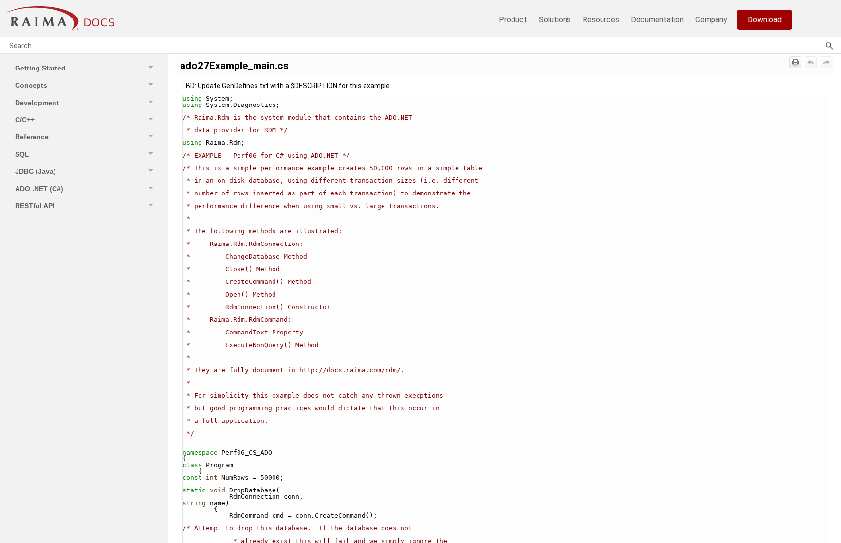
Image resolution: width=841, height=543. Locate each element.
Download (765, 19)
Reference (32, 136)
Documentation (657, 19)
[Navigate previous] (811, 62)
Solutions (555, 19)
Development (37, 102)
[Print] (795, 62)
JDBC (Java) (35, 171)
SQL (22, 154)
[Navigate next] (826, 62)
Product (513, 19)
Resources (601, 19)
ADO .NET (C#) (39, 189)
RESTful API (35, 206)
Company (711, 19)
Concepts (31, 85)
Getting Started (40, 68)
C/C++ (25, 119)
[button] (152, 67)
